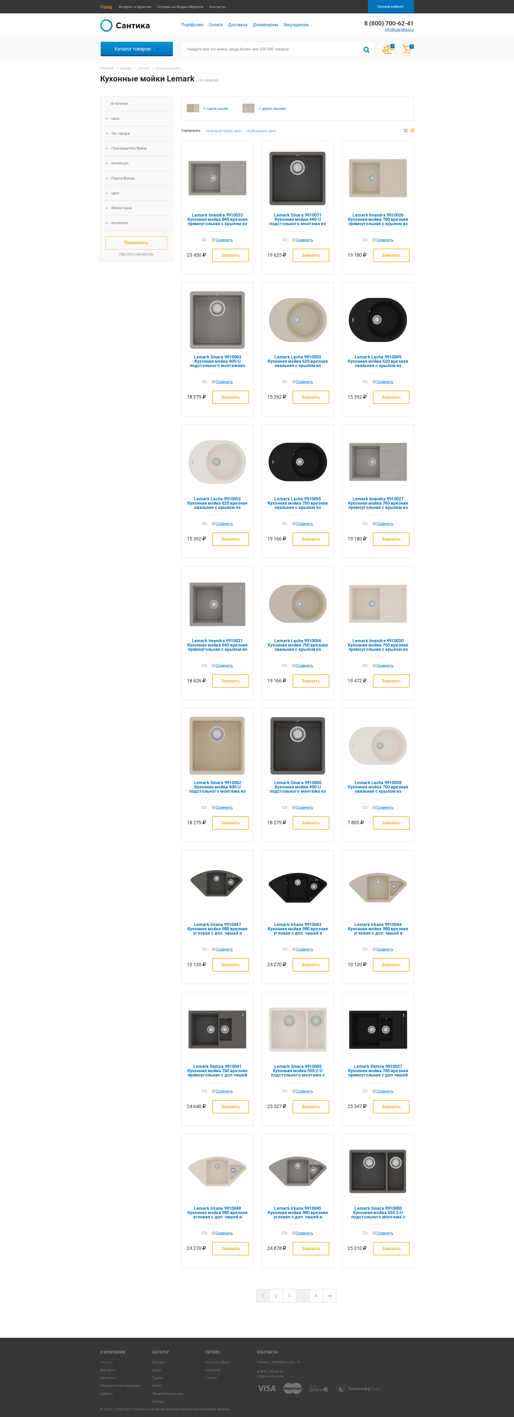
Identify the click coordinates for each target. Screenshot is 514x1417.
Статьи (211, 1378)
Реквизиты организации (120, 1386)
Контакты (217, 7)
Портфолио (192, 24)
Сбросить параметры (136, 254)
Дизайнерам (265, 24)
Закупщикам (295, 24)
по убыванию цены (262, 131)
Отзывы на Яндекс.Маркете (180, 7)
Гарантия (212, 1370)
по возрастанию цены (224, 131)
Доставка (237, 24)
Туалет (158, 1378)
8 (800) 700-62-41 (270, 1371)
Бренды (158, 1401)
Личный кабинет (390, 7)
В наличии (119, 103)
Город (106, 6)
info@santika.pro (399, 30)
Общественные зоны (168, 1394)
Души (156, 1370)
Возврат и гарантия (135, 7)
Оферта (106, 1394)
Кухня (156, 1386)
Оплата (216, 24)
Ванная (158, 1362)
